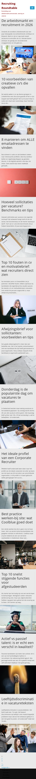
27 (2, 765)
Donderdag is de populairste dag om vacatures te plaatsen (17, 395)
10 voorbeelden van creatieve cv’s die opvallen (17, 83)
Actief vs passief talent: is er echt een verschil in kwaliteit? (18, 642)
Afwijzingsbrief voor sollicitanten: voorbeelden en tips (17, 333)
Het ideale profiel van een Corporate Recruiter (16, 457)
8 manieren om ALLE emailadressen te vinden (18, 143)
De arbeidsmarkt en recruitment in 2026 (17, 22)
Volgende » (6, 767)
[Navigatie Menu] (32, 7)
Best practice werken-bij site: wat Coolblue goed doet (17, 518)
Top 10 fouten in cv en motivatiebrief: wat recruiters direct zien (18, 268)
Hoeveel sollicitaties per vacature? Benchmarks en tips (17, 206)
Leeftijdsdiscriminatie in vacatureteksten (18, 701)
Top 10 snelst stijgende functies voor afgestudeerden (16, 580)
